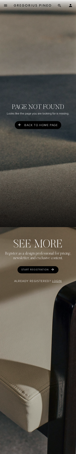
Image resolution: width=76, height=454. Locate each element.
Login (57, 281)
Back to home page (41, 125)
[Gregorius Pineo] (32, 6)
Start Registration (35, 269)
